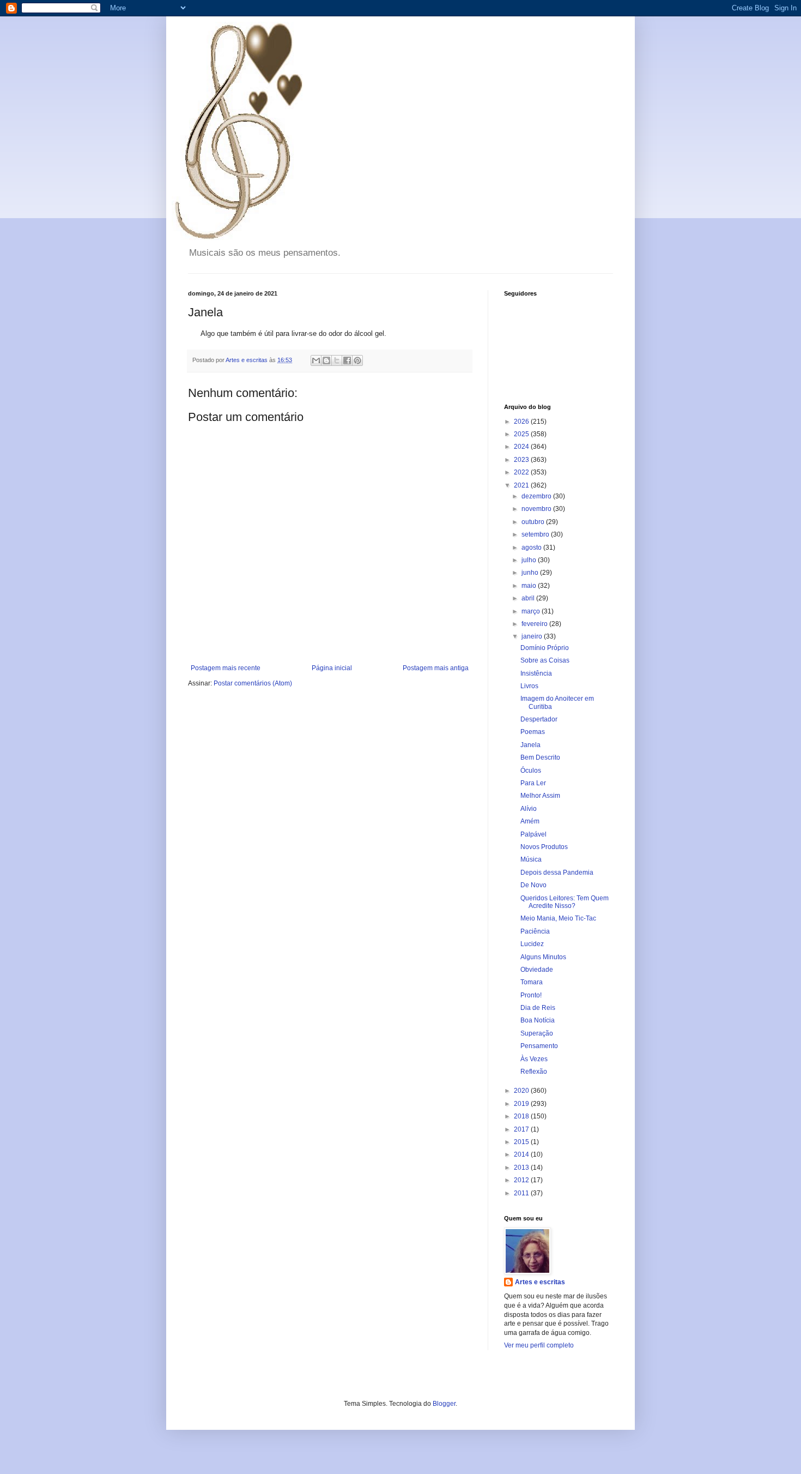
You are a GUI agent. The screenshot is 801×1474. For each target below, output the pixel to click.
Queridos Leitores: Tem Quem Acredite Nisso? (564, 902)
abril (528, 598)
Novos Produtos (544, 847)
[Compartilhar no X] (336, 360)
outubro (533, 522)
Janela (530, 745)
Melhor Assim (540, 795)
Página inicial (332, 668)
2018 (522, 1116)
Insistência (536, 673)
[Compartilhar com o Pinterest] (357, 360)
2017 (522, 1129)
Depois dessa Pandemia (556, 872)
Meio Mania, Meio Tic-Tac (558, 918)
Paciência (535, 931)
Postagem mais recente (225, 668)
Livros (529, 686)
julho (529, 560)
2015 (522, 1142)
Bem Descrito (540, 757)
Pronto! (531, 995)
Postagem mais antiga (436, 668)
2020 (522, 1090)
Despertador (538, 719)
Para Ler (533, 783)
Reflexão (533, 1071)
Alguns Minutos (543, 957)
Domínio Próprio (544, 648)
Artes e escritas (540, 1282)
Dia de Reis (537, 1008)
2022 (522, 472)
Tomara (531, 982)
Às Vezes (534, 1059)
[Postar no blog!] (326, 360)
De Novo (533, 885)
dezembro (537, 496)
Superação (536, 1033)
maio (529, 585)
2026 (522, 421)
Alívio (528, 809)
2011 (522, 1193)
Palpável (533, 834)
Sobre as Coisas (544, 660)
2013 (522, 1167)
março (531, 611)
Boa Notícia (537, 1020)
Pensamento (539, 1046)
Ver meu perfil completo (539, 1345)
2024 (522, 446)
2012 (522, 1180)
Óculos (530, 770)
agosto (532, 547)
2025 (522, 434)
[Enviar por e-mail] (316, 360)
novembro (537, 509)
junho (530, 572)
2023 (522, 460)
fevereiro (535, 624)
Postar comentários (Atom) (253, 683)
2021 (522, 485)
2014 (522, 1154)
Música (531, 859)
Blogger (444, 1403)
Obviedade (536, 969)
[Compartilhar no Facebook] (347, 360)
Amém (529, 821)
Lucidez (532, 944)
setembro (536, 534)
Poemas (532, 732)
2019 (522, 1104)
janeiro (532, 636)
